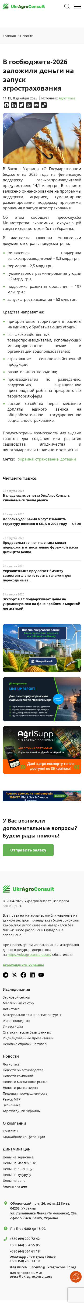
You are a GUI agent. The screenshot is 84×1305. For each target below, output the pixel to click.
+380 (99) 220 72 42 (25, 1239)
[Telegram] (5, 975)
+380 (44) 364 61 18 (25, 1251)
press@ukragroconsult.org (31, 1276)
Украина (25, 459)
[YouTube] (41, 974)
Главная (9, 36)
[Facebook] (23, 975)
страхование (47, 459)
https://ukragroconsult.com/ (29, 954)
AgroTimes (67, 98)
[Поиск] (67, 6)
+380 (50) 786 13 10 (25, 1261)
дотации (68, 459)
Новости (26, 36)
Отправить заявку (28, 850)
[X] (14, 975)
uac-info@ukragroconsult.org (52, 1267)
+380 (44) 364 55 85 (25, 1245)
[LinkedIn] (32, 975)
